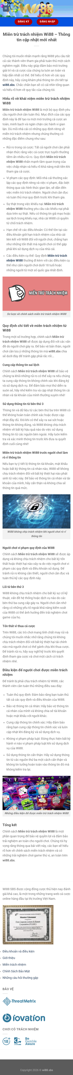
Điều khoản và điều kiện (18, 951)
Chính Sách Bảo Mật (16, 971)
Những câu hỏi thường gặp (20, 977)
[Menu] (6, 8)
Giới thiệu (9, 958)
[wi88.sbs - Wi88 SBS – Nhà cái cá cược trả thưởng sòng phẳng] (36, 9)
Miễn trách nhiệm (14, 964)
